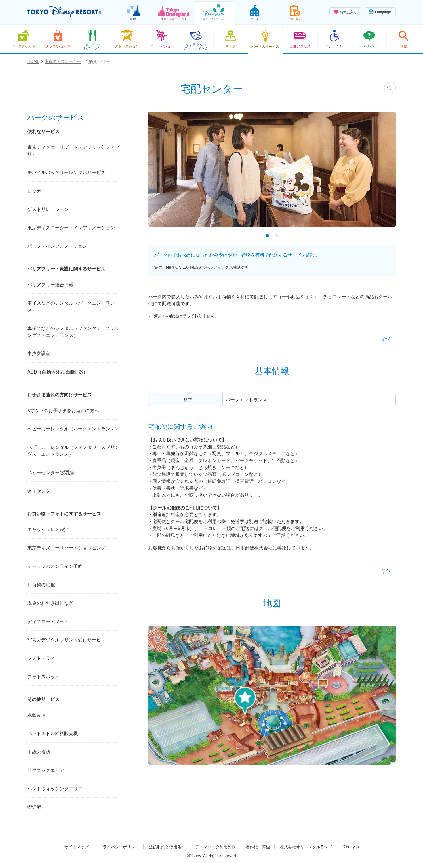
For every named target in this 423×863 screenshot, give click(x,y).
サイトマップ (76, 846)
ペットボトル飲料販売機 (52, 733)
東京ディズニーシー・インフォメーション (71, 227)
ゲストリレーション (48, 209)
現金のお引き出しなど (50, 602)
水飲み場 (36, 715)
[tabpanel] (272, 173)
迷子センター (41, 490)
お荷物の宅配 (41, 584)
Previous (162, 170)
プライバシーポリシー (119, 846)
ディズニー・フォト (48, 621)
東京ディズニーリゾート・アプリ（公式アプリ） (73, 150)
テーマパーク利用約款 (215, 846)
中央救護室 (38, 353)
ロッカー (36, 190)
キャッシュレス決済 (48, 529)
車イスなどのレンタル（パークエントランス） (71, 306)
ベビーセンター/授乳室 (51, 472)
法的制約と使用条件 (167, 846)
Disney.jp (350, 846)
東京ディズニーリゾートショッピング (66, 547)
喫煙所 (34, 807)
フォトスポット (43, 676)
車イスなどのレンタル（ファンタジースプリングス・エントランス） (73, 331)
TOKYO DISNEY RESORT (64, 11)
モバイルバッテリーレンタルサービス (66, 172)
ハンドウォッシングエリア (55, 788)
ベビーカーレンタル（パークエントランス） (73, 428)
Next (381, 170)
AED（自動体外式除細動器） (57, 371)
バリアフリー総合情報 (50, 284)
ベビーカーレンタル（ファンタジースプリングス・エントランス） (73, 450)
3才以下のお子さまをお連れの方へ (63, 410)
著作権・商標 (258, 846)
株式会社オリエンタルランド (306, 846)
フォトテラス (41, 658)
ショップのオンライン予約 (55, 566)
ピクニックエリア (45, 770)
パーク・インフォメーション (57, 246)
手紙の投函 (38, 751)
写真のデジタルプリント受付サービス (66, 639)
